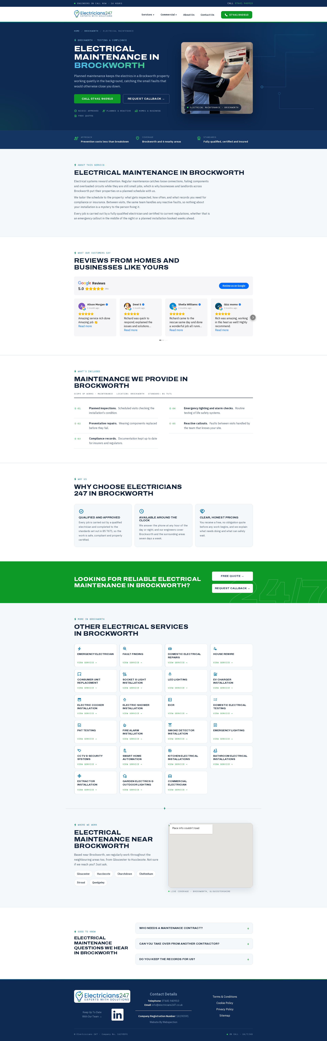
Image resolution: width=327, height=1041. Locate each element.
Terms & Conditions (225, 996)
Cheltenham (146, 873)
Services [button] (148, 14)
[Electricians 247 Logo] (94, 14)
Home (77, 31)
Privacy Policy (224, 1009)
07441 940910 (238, 14)
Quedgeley (98, 882)
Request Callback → (146, 98)
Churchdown (125, 873)
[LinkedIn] (117, 1021)
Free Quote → (232, 576)
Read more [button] (85, 326)
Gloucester (83, 873)
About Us (188, 14)
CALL (240, 3)
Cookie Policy (224, 1003)
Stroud (81, 882)
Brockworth (91, 31)
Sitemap (225, 1015)
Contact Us (207, 14)
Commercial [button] (169, 14)
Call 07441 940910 (97, 98)
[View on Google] (81, 306)
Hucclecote (103, 873)
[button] (74, 317)
